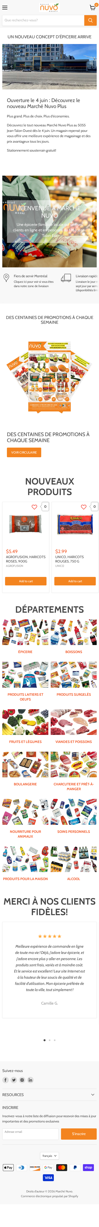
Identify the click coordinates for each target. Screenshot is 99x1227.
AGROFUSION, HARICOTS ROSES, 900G (26, 559)
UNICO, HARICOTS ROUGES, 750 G (69, 559)
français (47, 1156)
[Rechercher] (90, 20)
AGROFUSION (14, 566)
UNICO (59, 566)
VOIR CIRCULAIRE (24, 452)
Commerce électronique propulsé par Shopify (49, 1196)
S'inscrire (79, 1134)
